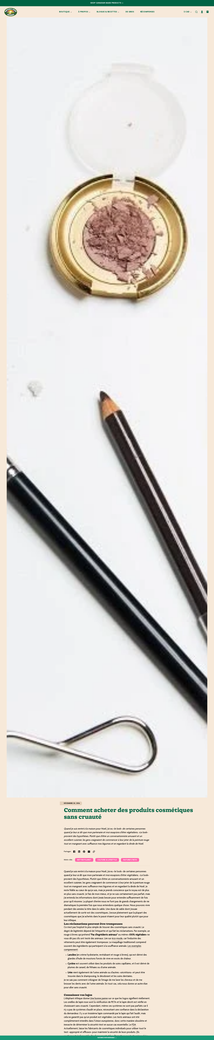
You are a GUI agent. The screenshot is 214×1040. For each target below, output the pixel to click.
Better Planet (84, 860)
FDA (134, 1025)
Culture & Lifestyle (107, 860)
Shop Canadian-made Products (106, 3)
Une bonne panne (99, 998)
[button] (196, 11)
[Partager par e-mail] (88, 851)
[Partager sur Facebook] (74, 851)
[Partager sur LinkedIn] (79, 851)
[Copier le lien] (93, 851)
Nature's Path (130, 860)
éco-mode (117, 938)
